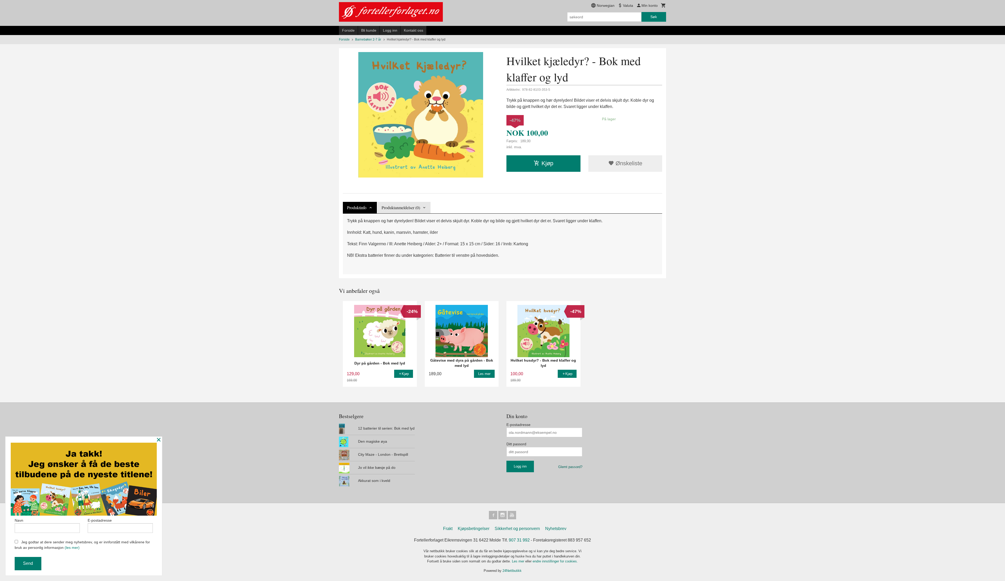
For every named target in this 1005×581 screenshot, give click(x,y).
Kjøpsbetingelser (473, 528)
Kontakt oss (413, 30)
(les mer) (72, 547)
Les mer (518, 561)
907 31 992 (519, 540)
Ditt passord (516, 444)
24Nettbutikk (512, 571)
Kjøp (547, 163)
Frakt (448, 528)
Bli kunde (368, 30)
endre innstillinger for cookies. (555, 561)
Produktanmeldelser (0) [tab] (401, 207)
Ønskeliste (628, 163)
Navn (19, 520)
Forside (348, 30)
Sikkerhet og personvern (517, 528)
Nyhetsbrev (555, 528)
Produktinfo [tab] (356, 207)
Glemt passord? (570, 467)
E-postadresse (518, 425)
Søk (653, 17)
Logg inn (390, 30)
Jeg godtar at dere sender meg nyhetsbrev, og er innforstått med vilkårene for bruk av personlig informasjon (82, 545)
